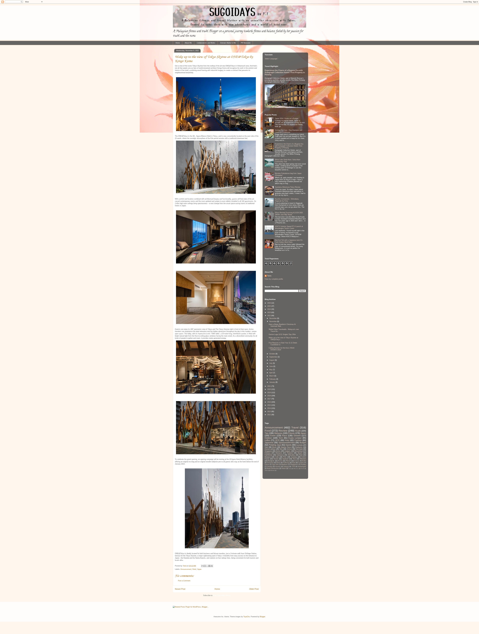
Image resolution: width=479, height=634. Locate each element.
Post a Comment (184, 581)
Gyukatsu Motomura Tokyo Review (287, 187)
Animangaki (302, 466)
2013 (269, 411)
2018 (269, 396)
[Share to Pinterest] (212, 566)
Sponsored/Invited (287, 443)
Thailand (290, 453)
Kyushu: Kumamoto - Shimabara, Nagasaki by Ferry (287, 200)
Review (283, 430)
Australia (299, 445)
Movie (274, 447)
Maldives (284, 464)
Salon (266, 470)
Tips (266, 433)
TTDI (293, 466)
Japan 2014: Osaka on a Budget (286, 118)
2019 (269, 392)
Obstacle (278, 453)
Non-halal (299, 449)
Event (272, 436)
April (271, 373)
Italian (278, 462)
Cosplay (301, 462)
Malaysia (278, 433)
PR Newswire (245, 43)
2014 (269, 408)
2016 (269, 402)
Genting (269, 466)
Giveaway (270, 462)
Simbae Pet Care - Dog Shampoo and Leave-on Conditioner (288, 131)
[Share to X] (207, 566)
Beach (300, 453)
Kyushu (278, 466)
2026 (269, 303)
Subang (286, 466)
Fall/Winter (268, 455)
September (273, 357)
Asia (290, 468)
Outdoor (268, 438)
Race (284, 436)
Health (298, 431)
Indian (284, 468)
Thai (294, 459)
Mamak (272, 470)
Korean (296, 461)
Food (268, 430)
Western (303, 459)
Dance (267, 464)
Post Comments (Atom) (221, 595)
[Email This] (202, 566)
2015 (269, 405)
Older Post (254, 589)
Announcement (185, 569)
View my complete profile (274, 279)
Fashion (298, 440)
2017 (269, 399)
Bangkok (271, 461)
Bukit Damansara (273, 468)
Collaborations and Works (206, 43)
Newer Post (180, 589)
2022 (269, 316)
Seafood (285, 459)
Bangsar (268, 457)
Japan (199, 569)
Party (294, 462)
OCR (277, 440)
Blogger (262, 617)
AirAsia (289, 449)
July (271, 363)
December (273, 318)
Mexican (296, 468)
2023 (269, 312)
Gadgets (287, 451)
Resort (288, 461)
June (271, 366)
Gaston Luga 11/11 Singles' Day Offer (282, 334)
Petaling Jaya (275, 445)
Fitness (291, 433)
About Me (188, 43)
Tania (269, 276)
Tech (281, 438)
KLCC (280, 461)
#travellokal (298, 451)
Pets (285, 457)
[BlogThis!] (204, 566)
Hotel (194, 569)
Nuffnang (286, 462)
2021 (269, 386)
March (271, 376)
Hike (281, 449)
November (273, 321)
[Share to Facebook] (209, 566)
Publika (303, 464)
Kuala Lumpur (294, 438)
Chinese (268, 453)
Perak (302, 468)
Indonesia (280, 455)
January (272, 382)
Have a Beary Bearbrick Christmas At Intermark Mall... (282, 325)
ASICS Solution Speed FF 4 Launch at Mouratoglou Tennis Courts (289, 227)
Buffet (304, 461)
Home (178, 43)
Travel (295, 427)
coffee (267, 440)
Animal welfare (270, 449)
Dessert (297, 436)
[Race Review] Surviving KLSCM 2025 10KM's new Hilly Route (289, 214)
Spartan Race (286, 447)
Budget (303, 443)
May (271, 370)
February (272, 379)
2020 (269, 389)
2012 (269, 415)
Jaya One (275, 464)
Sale (266, 447)
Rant (300, 455)
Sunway (294, 457)
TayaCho (246, 617)
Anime (278, 451)
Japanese (269, 443)
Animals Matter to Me (228, 43)
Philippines (294, 464)
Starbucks (298, 447)
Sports (289, 445)
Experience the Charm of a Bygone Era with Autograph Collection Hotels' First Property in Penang (285, 72)
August (272, 360)
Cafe (277, 457)
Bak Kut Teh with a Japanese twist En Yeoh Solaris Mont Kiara (288, 241)
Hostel (275, 459)
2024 (269, 309)
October (272, 354)
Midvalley (291, 455)
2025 (269, 306)
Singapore (268, 451)
